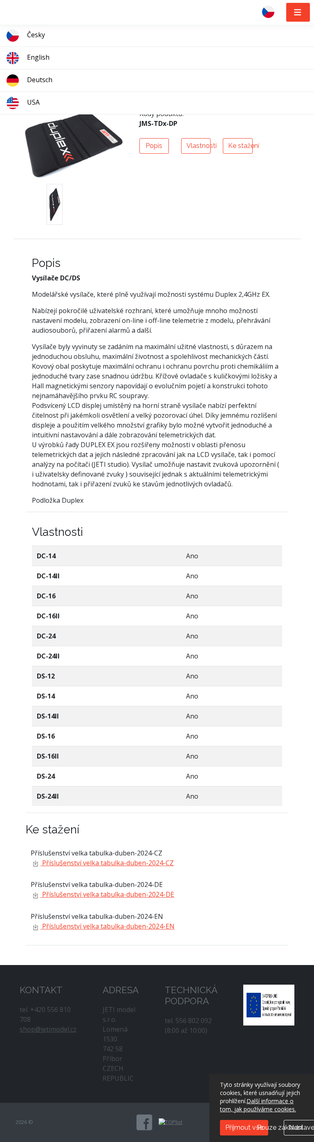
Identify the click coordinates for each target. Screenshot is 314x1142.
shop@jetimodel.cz (48, 1029)
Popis (154, 146)
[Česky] (271, 12)
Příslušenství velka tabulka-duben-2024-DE (107, 894)
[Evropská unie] (268, 1004)
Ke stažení (240, 146)
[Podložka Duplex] (55, 204)
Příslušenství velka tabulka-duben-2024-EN (107, 926)
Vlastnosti (198, 146)
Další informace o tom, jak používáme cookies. (258, 1105)
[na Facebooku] (144, 1122)
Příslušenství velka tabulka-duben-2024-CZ (107, 862)
